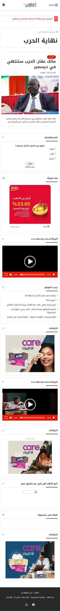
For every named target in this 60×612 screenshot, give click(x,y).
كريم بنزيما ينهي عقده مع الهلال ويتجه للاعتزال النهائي (31, 305)
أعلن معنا (25, 597)
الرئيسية (52, 32)
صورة (52, 149)
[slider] (32, 274)
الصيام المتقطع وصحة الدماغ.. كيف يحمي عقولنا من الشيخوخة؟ (33, 310)
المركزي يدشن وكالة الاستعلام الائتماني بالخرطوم (32, 19)
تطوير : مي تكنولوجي (30, 592)
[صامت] (10, 274)
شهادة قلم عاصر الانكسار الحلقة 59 (40, 295)
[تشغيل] (53, 274)
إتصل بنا (17, 597)
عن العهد (50, 597)
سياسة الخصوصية (38, 597)
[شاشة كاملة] (6, 274)
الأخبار (51, 57)
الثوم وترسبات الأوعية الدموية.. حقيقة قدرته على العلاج (31, 317)
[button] (30, 262)
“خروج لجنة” (51, 300)
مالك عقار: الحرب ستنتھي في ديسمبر (31, 64)
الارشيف (9, 597)
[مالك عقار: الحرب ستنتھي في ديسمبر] (30, 95)
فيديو (51, 158)
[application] (30, 262)
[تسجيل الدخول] (3, 6)
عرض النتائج (30, 167)
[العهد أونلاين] (30, 5)
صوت (52, 154)
